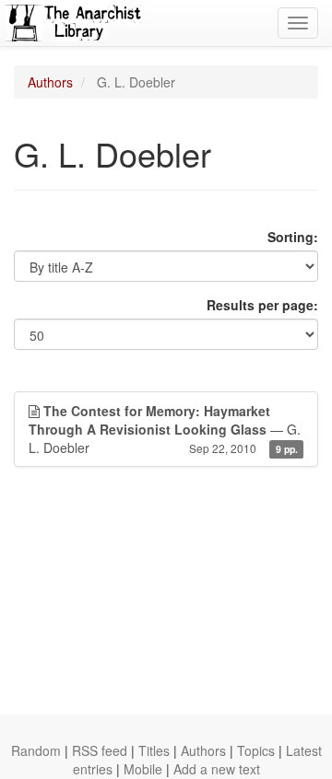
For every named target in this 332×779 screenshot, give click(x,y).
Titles (154, 750)
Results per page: (262, 305)
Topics (256, 750)
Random (36, 750)
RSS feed (99, 750)
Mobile (143, 769)
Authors (50, 82)
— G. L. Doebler (165, 429)
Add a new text (216, 769)
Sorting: (292, 236)
